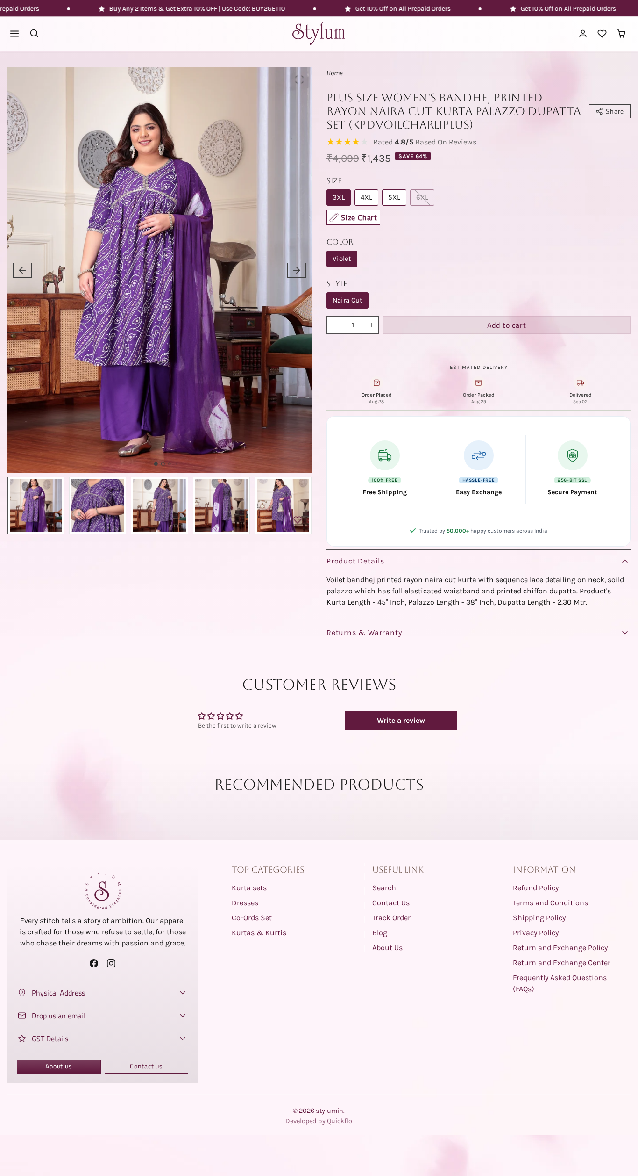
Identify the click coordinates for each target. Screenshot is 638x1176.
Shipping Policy (539, 917)
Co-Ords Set (252, 917)
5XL (394, 197)
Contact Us (391, 902)
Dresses (245, 902)
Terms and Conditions (550, 902)
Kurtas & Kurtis (259, 932)
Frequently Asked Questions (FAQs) (560, 983)
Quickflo (339, 1121)
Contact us (146, 1066)
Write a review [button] (401, 720)
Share (615, 111)
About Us (387, 947)
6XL (422, 197)
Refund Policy (536, 887)
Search (384, 887)
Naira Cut (347, 300)
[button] (15, 34)
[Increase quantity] (371, 325)
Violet (342, 258)
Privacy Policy (536, 932)
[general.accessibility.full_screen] (299, 79)
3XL (339, 197)
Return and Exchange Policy (560, 947)
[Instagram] (111, 963)
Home (334, 73)
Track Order (391, 917)
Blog (379, 932)
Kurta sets (249, 887)
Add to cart (506, 325)
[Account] (583, 33)
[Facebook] (93, 963)
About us (58, 1066)
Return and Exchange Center (561, 962)
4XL (366, 197)
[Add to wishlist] (297, 520)
